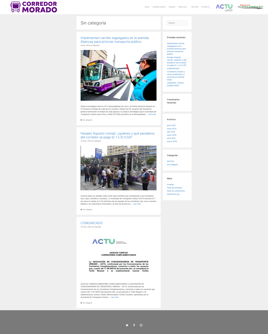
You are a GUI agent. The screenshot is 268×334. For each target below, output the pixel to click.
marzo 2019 (172, 141)
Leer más (152, 114)
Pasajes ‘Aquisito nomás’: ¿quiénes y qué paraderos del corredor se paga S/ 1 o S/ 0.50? (118, 135)
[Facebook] (134, 325)
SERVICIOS (182, 7)
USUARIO (172, 7)
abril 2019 (171, 138)
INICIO (147, 7)
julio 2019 (171, 132)
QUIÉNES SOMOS (159, 7)
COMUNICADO (92, 223)
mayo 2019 (171, 135)
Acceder (170, 184)
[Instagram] (141, 325)
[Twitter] (127, 325)
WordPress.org (173, 194)
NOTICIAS (194, 7)
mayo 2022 (171, 129)
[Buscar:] (177, 23)
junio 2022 (171, 125)
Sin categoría (87, 120)
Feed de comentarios (176, 191)
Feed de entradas (174, 188)
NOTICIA (170, 161)
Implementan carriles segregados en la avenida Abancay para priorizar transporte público (115, 39)
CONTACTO (205, 7)
